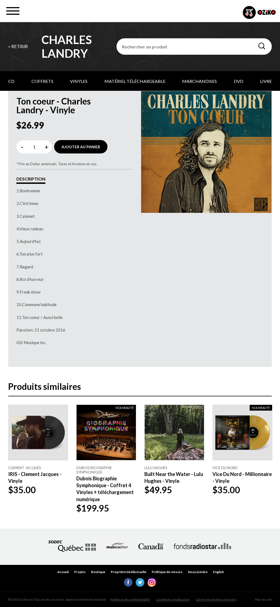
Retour (18, 46)
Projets (80, 572)
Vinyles (79, 81)
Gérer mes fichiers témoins (216, 599)
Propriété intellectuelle (128, 572)
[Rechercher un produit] (261, 46)
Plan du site (263, 599)
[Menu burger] (12, 11)
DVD (238, 81)
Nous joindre (198, 572)
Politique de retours (167, 572)
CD (11, 81)
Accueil (63, 572)
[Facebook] (128, 585)
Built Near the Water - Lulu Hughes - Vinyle (173, 477)
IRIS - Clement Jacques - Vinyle (35, 477)
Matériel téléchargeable (134, 81)
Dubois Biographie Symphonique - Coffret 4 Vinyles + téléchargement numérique (105, 488)
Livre (266, 81)
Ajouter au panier (81, 146)
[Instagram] (151, 585)
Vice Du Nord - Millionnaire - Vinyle (242, 477)
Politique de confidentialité (130, 599)
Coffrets (42, 81)
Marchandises (199, 81)
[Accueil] (259, 13)
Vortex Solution (95, 599)
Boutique (98, 572)
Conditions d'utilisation (173, 599)
